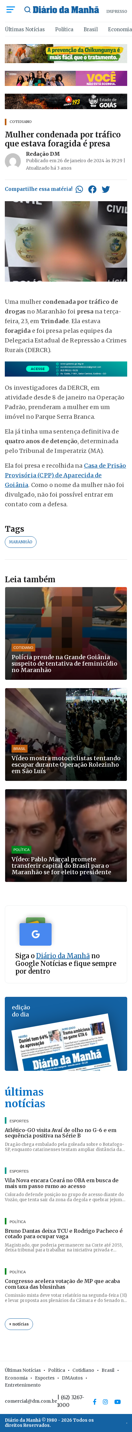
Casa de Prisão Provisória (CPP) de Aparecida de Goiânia (65, 475)
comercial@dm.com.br (31, 1401)
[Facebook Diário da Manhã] (94, 1402)
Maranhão (20, 541)
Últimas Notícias (25, 29)
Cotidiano (83, 1370)
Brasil (91, 29)
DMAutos (72, 1378)
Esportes (44, 1378)
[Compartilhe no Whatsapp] (79, 189)
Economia (120, 29)
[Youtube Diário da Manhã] (117, 1402)
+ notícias (19, 1324)
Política (64, 29)
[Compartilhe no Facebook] (92, 189)
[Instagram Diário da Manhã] (105, 1402)
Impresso (116, 11)
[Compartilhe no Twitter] (106, 189)
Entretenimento (23, 1385)
